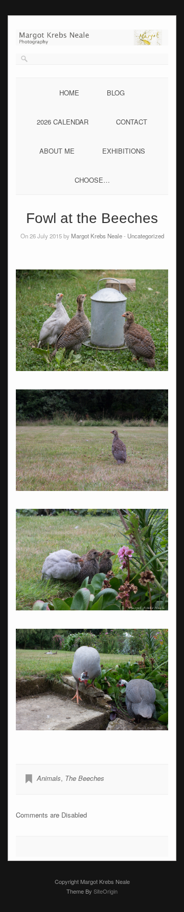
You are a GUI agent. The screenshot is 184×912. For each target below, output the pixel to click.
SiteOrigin (106, 891)
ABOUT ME (57, 151)
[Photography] (92, 42)
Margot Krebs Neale (96, 236)
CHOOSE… (92, 180)
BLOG (116, 92)
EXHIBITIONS (123, 151)
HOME (69, 92)
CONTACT (131, 122)
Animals (49, 778)
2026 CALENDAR (62, 122)
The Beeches (84, 778)
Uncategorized (145, 236)
